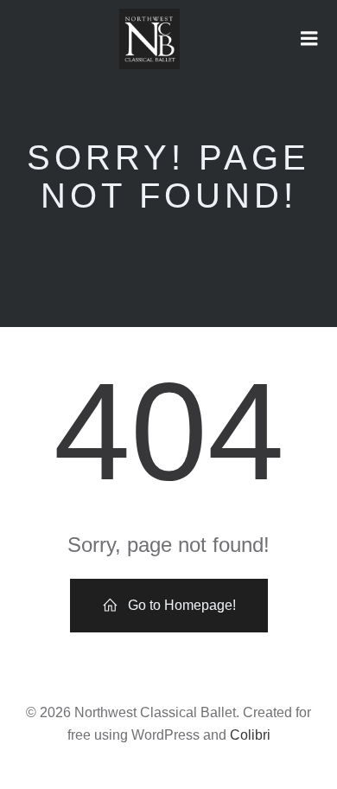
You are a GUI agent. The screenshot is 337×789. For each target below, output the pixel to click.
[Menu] (309, 39)
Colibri (250, 735)
